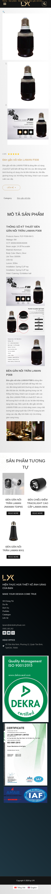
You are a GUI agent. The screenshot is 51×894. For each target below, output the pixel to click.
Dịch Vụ (5, 608)
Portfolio (5, 611)
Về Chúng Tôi (7, 601)
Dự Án (5, 604)
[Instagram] (13, 633)
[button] (4, 3)
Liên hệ (5, 618)
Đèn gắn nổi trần (23, 198)
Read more (13, 513)
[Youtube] (9, 633)
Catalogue (6, 614)
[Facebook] (4, 633)
